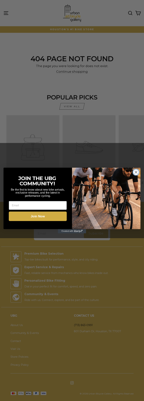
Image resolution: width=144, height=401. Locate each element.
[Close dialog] (136, 172)
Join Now (38, 216)
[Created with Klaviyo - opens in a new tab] (72, 231)
